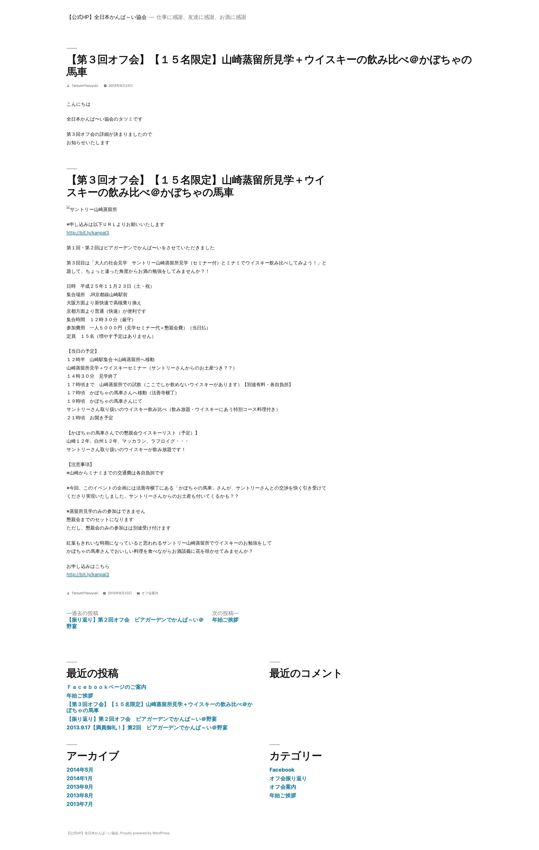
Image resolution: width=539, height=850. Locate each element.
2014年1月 (80, 778)
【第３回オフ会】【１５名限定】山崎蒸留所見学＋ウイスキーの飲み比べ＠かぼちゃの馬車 (160, 707)
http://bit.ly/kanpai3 (88, 232)
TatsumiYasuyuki (85, 86)
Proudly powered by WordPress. (145, 833)
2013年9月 (80, 787)
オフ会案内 (149, 593)
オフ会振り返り (288, 778)
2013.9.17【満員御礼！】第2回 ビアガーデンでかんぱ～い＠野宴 (147, 727)
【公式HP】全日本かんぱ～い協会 (107, 17)
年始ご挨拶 (80, 695)
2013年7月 (80, 804)
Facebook (282, 770)
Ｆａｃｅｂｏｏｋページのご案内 (106, 687)
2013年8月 (80, 795)
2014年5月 (80, 770)
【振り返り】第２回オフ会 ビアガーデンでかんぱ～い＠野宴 (142, 719)
